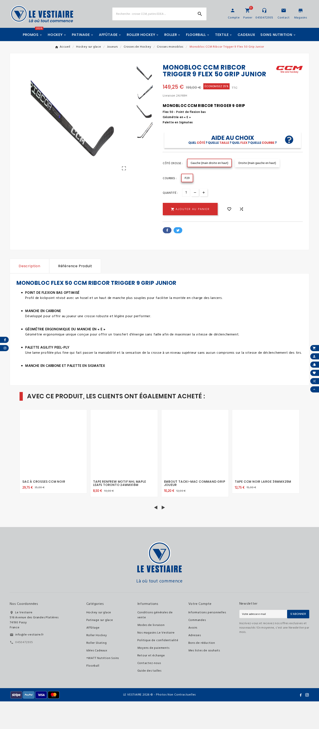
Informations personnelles (207, 612)
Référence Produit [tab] (75, 266)
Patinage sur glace (99, 620)
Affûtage (93, 627)
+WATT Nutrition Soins (102, 658)
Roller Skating (96, 643)
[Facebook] (300, 695)
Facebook (167, 230)
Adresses (194, 635)
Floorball (92, 665)
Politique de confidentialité (157, 640)
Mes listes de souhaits (204, 650)
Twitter (178, 230)
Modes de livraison (151, 625)
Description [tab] (29, 266)
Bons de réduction (201, 643)
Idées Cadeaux (96, 650)
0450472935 (24, 642)
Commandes (197, 620)
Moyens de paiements (153, 648)
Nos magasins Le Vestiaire (156, 632)
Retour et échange (151, 655)
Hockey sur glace (98, 612)
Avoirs (192, 627)
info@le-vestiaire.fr (29, 634)
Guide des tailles (149, 670)
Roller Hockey (96, 635)
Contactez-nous (149, 663)
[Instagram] (307, 695)
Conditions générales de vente (155, 615)
